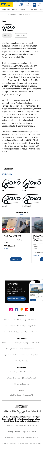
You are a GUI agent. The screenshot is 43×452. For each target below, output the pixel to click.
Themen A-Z (8, 332)
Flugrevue (25, 432)
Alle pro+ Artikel (6, 9)
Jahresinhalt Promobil (29, 378)
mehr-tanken (9, 438)
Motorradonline (31, 438)
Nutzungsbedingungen (22, 343)
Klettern (33, 432)
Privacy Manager (11, 349)
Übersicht (7, 35)
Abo (16, 1)
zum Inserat (16, 259)
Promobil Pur (21, 326)
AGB (11, 343)
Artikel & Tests (21, 35)
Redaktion (34, 355)
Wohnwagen (33, 9)
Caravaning (7, 320)
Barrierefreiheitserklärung (27, 349)
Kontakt (4, 343)
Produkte (26, 1)
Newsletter (17, 320)
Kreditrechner (18, 332)
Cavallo (17, 432)
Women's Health (35, 444)
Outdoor (5, 444)
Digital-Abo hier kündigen (21, 355)
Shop (24, 320)
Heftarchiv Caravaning (13, 378)
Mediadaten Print (28, 395)
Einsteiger (15, 9)
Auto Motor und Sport (22, 425)
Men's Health (20, 438)
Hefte (20, 1)
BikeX (33, 425)
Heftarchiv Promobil (26, 372)
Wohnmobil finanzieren (32, 332)
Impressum (7, 355)
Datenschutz (35, 343)
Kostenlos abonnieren (16, 299)
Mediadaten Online (15, 395)
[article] (11, 185)
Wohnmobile (22, 9)
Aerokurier (9, 425)
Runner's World (23, 444)
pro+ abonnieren (10, 326)
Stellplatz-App (32, 320)
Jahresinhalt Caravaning (21, 384)
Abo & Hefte (13, 372)
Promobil (13, 444)
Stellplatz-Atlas (32, 326)
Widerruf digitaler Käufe (21, 361)
